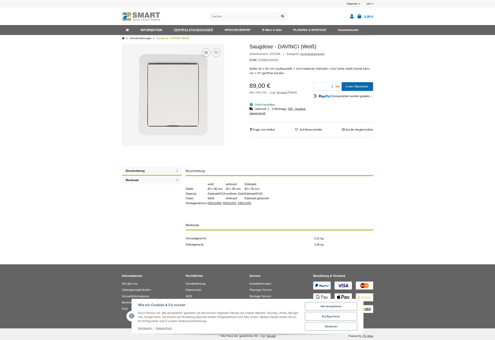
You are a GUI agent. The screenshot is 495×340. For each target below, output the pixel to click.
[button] (353, 4)
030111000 (214, 203)
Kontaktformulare (260, 283)
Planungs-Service (260, 289)
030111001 (229, 203)
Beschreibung (135, 170)
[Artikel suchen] (282, 16)
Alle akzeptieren (331, 306)
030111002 (244, 203)
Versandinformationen (135, 296)
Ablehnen (331, 326)
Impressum (145, 328)
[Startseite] (123, 38)
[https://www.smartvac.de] (127, 30)
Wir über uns (130, 283)
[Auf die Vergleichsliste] (206, 52)
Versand (282, 92)
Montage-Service (260, 296)
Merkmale (132, 180)
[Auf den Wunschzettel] (216, 52)
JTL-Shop (367, 336)
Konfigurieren (331, 316)
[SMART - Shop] (141, 16)
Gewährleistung (195, 283)
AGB (189, 296)
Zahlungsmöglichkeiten (136, 289)
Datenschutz (194, 289)
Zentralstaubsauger (312, 54)
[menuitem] (127, 30)
